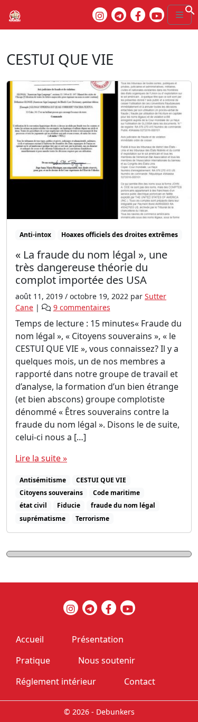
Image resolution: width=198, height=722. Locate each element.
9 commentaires (81, 307)
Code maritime (116, 492)
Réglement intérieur (56, 681)
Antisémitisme (43, 480)
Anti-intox (35, 234)
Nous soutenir (106, 660)
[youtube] (156, 14)
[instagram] (99, 14)
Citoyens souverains (51, 492)
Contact (139, 681)
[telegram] (118, 14)
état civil (33, 505)
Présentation (98, 639)
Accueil (30, 639)
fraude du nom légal (123, 505)
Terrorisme (92, 518)
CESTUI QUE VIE (101, 480)
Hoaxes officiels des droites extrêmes (119, 234)
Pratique (33, 660)
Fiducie (68, 505)
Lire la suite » (41, 458)
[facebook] (137, 14)
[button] (190, 9)
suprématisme (42, 518)
